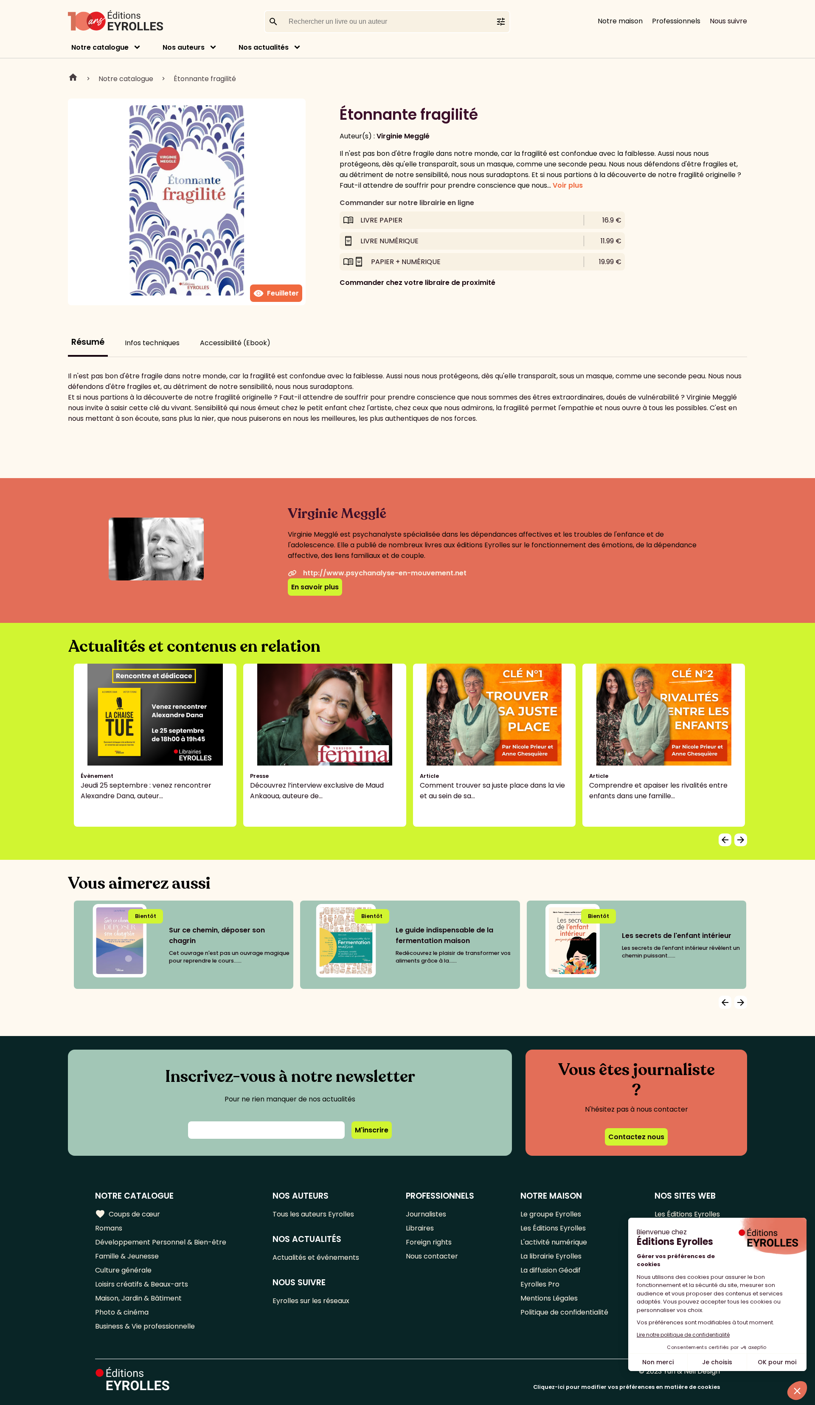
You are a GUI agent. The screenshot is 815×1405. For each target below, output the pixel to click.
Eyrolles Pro (539, 1284)
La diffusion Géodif (550, 1270)
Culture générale (123, 1270)
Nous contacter (432, 1256)
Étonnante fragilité (205, 79)
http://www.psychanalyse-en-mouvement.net (385, 573)
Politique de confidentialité (564, 1312)
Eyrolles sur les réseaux (311, 1301)
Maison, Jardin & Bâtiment (138, 1298)
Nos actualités (264, 47)
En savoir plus (315, 587)
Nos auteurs (184, 47)
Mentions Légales (549, 1298)
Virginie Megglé (403, 136)
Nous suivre (728, 21)
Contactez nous (636, 1137)
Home (73, 78)
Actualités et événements (316, 1257)
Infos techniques (152, 343)
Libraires (420, 1228)
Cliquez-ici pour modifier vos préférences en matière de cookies (626, 1387)
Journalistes (426, 1214)
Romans (108, 1228)
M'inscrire (371, 1130)
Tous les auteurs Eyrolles (313, 1214)
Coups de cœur (127, 1214)
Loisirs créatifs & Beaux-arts (141, 1284)
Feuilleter (276, 293)
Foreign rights (429, 1242)
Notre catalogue (100, 47)
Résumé (87, 342)
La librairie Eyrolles (551, 1256)
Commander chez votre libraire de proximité (417, 282)
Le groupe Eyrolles (550, 1214)
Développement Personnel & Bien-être (160, 1242)
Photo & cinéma (122, 1312)
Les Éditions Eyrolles (553, 1228)
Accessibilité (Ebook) (235, 343)
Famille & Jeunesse (127, 1256)
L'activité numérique (553, 1242)
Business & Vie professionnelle (145, 1326)
